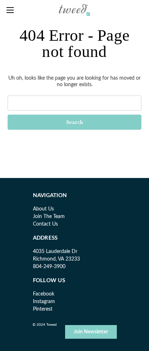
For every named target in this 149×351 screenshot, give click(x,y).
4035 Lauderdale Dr (55, 251)
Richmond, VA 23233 (56, 259)
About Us (43, 209)
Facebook (43, 294)
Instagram (44, 301)
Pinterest (42, 309)
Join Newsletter (91, 331)
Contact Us (45, 224)
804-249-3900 (49, 266)
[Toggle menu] (10, 10)
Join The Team (49, 216)
